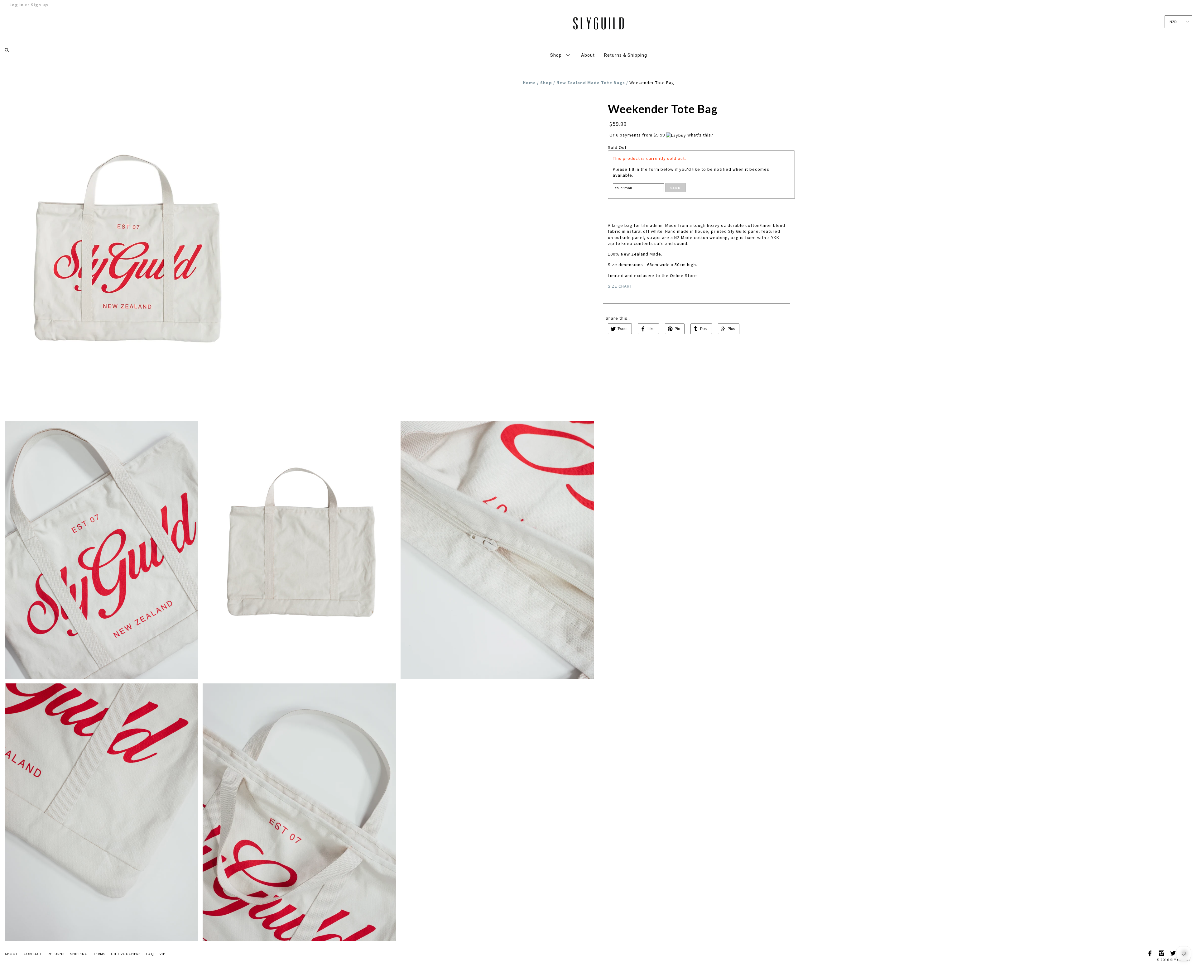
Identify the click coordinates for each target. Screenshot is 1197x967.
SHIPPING (79, 953)
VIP (162, 953)
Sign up (39, 4)
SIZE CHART (620, 286)
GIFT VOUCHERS (126, 953)
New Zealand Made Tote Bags (590, 82)
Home (529, 82)
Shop (546, 82)
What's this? (700, 135)
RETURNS (56, 953)
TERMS (99, 953)
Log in (16, 4)
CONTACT (33, 953)
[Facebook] (1150, 952)
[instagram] (1161, 952)
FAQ (150, 953)
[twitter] (1173, 952)
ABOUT (11, 953)
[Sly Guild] (598, 22)
